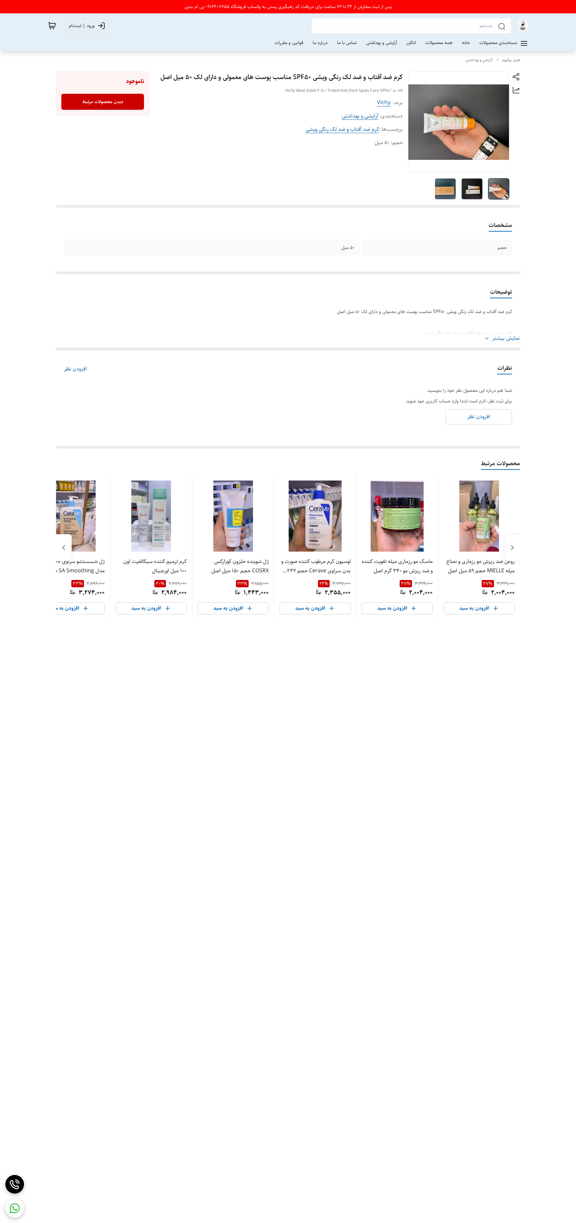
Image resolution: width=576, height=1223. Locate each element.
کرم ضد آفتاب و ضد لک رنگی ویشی (342, 129)
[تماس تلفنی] (14, 1184)
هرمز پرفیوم (511, 60)
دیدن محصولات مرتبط (102, 101)
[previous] (512, 547)
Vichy (383, 102)
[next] (64, 547)
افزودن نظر (75, 369)
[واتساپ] (14, 1208)
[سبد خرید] (52, 26)
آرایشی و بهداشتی (479, 60)
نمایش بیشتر (506, 338)
